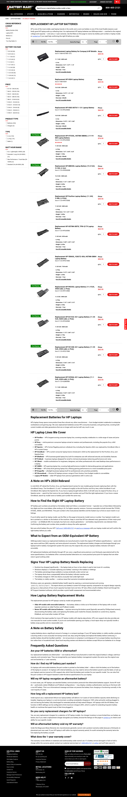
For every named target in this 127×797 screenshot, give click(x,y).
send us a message (83, 528)
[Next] (117, 41)
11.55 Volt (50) (11, 73)
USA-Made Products (12, 759)
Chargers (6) (10, 126)
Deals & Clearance (78, 2)
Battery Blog (10, 762)
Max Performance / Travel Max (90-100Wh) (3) (17, 161)
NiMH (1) (10, 141)
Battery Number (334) (12, 30)
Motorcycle (74, 14)
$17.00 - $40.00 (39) (13, 88)
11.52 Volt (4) (11, 70)
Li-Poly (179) (11, 138)
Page (95, 42)
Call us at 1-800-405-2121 (65, 528)
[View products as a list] (33, 410)
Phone (113, 14)
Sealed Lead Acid (100, 14)
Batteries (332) (11, 123)
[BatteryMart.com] (20, 8)
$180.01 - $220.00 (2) (13, 113)
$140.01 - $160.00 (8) (13, 107)
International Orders (12, 782)
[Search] (97, 8)
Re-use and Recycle (41, 756)
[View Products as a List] (33, 42)
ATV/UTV (30, 14)
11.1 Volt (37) (11, 56)
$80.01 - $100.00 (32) (13, 99)
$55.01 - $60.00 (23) (13, 94)
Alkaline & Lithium (45, 14)
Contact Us (10, 769)
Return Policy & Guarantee (14, 764)
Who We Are (39, 754)
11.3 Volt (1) (10, 62)
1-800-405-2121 (86, 743)
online (96, 743)
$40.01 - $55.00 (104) (13, 91)
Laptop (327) (10, 33)
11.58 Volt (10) (11, 75)
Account (93, 2)
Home (7, 18)
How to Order (10, 767)
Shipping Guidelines (12, 754)
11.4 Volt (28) (11, 67)
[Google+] (68, 777)
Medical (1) (9, 35)
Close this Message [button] (84, 795)
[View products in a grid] (36, 42)
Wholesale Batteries (12, 756)
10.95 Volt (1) (11, 54)
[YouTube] (71, 777)
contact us (36, 36)
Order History (106, 2)
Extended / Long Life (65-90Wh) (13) (16, 155)
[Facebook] (65, 777)
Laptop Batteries (16, 18)
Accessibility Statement (13, 777)
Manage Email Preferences (14, 775)
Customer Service (12, 772)
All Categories (17, 14)
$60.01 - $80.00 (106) (13, 96)
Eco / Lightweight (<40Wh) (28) (16, 151)
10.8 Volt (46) (11, 51)
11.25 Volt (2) (11, 59)
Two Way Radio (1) (12, 41)
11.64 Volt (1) (11, 78)
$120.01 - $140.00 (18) (13, 105)
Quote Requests (11, 780)
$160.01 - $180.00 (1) (13, 110)
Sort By (43, 42)
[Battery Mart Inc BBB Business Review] (104, 757)
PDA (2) (8, 38)
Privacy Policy (80, 771)
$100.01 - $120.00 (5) (13, 102)
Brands (86, 14)
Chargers (61, 14)
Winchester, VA (40, 770)
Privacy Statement (41, 762)
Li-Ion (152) (10, 136)
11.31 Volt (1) (11, 64)
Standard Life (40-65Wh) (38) (15, 164)
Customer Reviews (41, 759)
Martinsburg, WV (40, 772)
